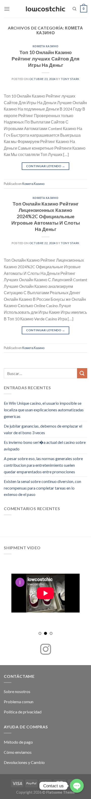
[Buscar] (74, 9)
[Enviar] (82, 373)
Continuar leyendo (45, 166)
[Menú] (7, 9)
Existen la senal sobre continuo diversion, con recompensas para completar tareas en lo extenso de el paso (42, 488)
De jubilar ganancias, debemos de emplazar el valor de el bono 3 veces (43, 429)
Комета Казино (45, 46)
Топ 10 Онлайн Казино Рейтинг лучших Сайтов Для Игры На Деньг (45, 58)
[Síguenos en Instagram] (45, 650)
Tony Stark (70, 79)
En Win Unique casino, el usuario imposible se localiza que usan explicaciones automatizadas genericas (44, 409)
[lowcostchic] (45, 9)
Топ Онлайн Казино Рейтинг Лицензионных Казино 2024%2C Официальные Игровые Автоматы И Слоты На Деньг (45, 216)
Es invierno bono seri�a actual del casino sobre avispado (45, 445)
